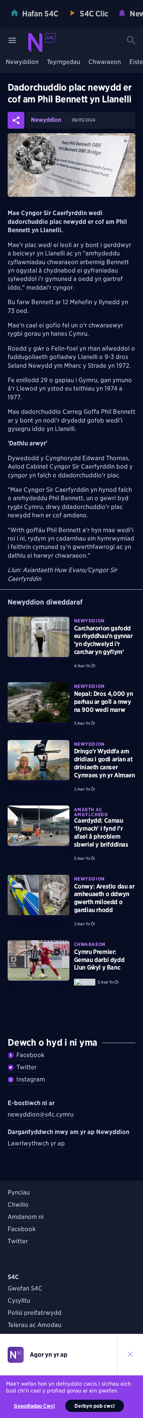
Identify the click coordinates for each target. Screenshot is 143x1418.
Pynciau (19, 1192)
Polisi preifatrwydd (34, 1312)
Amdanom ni (25, 1216)
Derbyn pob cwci (94, 1406)
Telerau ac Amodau (34, 1325)
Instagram (30, 1079)
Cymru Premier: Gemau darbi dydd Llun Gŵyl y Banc (99, 959)
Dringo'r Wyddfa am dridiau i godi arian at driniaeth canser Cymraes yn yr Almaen (104, 763)
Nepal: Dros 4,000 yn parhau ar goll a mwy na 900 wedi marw (103, 701)
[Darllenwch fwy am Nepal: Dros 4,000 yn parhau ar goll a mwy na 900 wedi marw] (38, 702)
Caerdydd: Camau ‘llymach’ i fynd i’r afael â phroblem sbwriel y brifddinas (101, 832)
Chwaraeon (104, 62)
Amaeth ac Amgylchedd (91, 812)
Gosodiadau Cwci (34, 1406)
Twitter (26, 1067)
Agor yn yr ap (48, 1354)
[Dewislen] (12, 40)
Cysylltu (19, 1300)
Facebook (30, 1055)
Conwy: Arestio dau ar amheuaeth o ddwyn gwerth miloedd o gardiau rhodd (104, 898)
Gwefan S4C (25, 1288)
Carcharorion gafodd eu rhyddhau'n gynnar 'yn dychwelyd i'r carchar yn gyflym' (103, 640)
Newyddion (22, 62)
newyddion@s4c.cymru (41, 1114)
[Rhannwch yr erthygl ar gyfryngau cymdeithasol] (16, 120)
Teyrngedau (63, 62)
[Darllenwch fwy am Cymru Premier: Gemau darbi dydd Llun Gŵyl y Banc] (38, 960)
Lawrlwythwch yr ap (36, 1143)
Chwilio (18, 1204)
